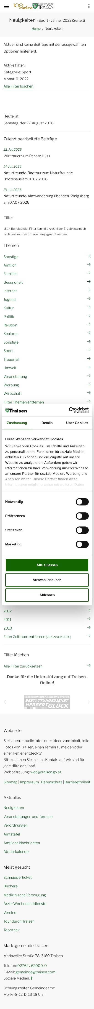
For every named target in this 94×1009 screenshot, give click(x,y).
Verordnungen (15, 825)
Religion (10, 325)
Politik (8, 317)
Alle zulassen (47, 565)
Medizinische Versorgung (24, 895)
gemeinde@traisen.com (35, 972)
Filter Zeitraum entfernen (37, 637)
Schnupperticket (17, 877)
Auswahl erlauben (47, 580)
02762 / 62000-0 (32, 966)
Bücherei (10, 886)
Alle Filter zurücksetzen (22, 666)
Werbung (11, 385)
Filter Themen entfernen (23, 402)
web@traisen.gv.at (45, 772)
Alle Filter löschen (18, 86)
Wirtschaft (12, 393)
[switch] (82, 516)
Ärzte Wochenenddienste (24, 904)
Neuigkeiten (13, 808)
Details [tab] (47, 423)
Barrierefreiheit (77, 782)
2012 (7, 611)
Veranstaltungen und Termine (27, 816)
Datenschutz (51, 782)
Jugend (9, 299)
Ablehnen (47, 595)
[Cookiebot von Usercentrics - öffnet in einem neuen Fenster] (69, 410)
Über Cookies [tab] (77, 423)
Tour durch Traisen (18, 921)
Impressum (29, 782)
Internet (10, 291)
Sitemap (10, 782)
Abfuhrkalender (16, 851)
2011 (7, 619)
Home (36, 28)
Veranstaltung (15, 376)
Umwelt (9, 368)
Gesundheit (13, 282)
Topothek (11, 930)
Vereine (9, 912)
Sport (8, 351)
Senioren (10, 333)
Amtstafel (11, 834)
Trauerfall (11, 359)
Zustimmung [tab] (17, 423)
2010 (7, 628)
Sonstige (10, 257)
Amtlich (9, 265)
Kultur (8, 308)
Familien (10, 274)
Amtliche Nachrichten (21, 843)
